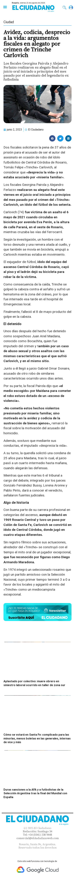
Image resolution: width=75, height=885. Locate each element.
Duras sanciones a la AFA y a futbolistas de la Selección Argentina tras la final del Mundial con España (35, 793)
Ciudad (8, 22)
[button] (5, 7)
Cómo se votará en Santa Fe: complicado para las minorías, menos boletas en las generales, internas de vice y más (37, 738)
